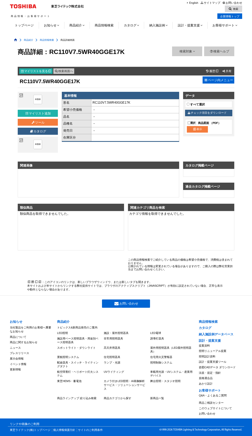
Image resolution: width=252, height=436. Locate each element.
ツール (39, 122)
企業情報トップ (229, 16)
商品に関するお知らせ (23, 342)
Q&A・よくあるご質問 (213, 395)
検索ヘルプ (221, 51)
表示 (199, 129)
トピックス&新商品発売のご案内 (77, 327)
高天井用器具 (112, 347)
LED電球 (155, 333)
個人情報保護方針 (64, 430)
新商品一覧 (157, 398)
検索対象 (186, 51)
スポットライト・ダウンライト (76, 347)
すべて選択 (197, 104)
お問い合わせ (234, 2)
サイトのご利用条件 (90, 430)
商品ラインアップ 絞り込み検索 (76, 398)
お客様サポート (223, 25)
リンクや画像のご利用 (24, 424)
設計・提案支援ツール (212, 361)
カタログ (130, 25)
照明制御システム (161, 362)
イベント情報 (18, 364)
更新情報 (15, 369)
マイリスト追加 (40, 113)
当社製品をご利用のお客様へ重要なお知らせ (30, 329)
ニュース (15, 347)
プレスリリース (19, 353)
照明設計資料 (207, 356)
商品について (18, 336)
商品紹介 (75, 25)
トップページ (24, 25)
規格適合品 (206, 378)
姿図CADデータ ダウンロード (217, 367)
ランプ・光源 (112, 362)
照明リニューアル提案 (212, 350)
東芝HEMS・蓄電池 (69, 381)
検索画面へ (65, 71)
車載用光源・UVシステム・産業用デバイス (171, 373)
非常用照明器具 (113, 338)
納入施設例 (157, 25)
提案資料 (204, 345)
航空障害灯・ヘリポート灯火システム (77, 373)
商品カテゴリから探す (117, 398)
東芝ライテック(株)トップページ (30, 430)
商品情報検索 (104, 25)
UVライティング (114, 371)
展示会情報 (17, 358)
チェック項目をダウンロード (209, 112)
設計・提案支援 (189, 25)
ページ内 (220, 80)
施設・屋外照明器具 (116, 333)
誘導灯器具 (157, 338)
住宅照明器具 (112, 357)
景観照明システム (68, 357)
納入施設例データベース (216, 334)
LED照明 (62, 333)
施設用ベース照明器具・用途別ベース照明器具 (77, 340)
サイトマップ (212, 2)
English (193, 2)
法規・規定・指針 (210, 372)
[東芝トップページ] (24, 6)
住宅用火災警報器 (161, 357)
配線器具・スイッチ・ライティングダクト (77, 364)
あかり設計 (206, 383)
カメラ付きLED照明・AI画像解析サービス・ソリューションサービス (124, 384)
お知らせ (50, 25)
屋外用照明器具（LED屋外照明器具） (170, 349)
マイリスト (37, 71)
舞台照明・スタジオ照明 (165, 381)
